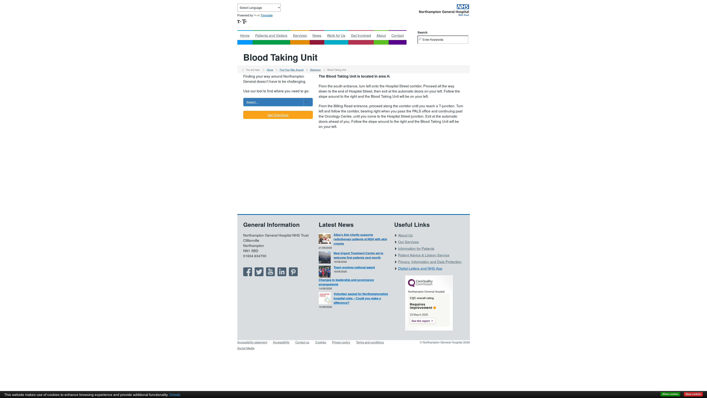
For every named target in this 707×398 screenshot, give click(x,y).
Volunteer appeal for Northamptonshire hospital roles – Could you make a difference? (361, 298)
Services (300, 35)
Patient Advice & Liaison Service (423, 254)
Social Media (245, 348)
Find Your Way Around (291, 69)
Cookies (320, 342)
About (381, 35)
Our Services (408, 241)
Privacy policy (341, 342)
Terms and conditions (370, 342)
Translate (267, 15)
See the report (420, 320)
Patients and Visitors (271, 35)
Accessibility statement (252, 342)
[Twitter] (259, 275)
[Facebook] (247, 275)
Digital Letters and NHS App (420, 268)
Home (245, 35)
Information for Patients (416, 248)
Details (175, 395)
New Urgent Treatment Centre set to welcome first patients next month (358, 255)
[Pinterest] (293, 275)
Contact (397, 35)
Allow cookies (670, 394)
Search (423, 32)
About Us (405, 235)
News (316, 35)
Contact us (302, 342)
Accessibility (281, 342)
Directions (315, 69)
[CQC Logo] (420, 285)
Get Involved (361, 35)
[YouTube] (270, 275)
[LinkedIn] (281, 275)
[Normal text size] (239, 21)
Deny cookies (693, 394)
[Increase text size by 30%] (244, 21)
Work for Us (336, 35)
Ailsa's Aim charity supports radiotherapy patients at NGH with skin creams (360, 239)
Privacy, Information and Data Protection (430, 261)
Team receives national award (354, 267)
